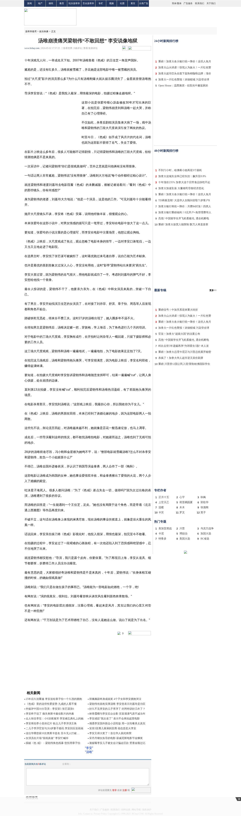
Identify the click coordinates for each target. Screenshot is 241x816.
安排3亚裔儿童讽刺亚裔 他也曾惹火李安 (112, 728)
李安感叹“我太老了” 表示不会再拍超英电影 (114, 718)
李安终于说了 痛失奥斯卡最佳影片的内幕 (50, 713)
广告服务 (188, 3)
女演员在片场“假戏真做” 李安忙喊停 (47, 738)
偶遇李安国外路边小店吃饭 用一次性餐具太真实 (117, 723)
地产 (40, 3)
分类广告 (143, 3)
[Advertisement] (185, 50)
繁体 (179, 3)
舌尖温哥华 (88, 3)
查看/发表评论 (90, 48)
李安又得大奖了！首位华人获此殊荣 (110, 733)
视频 (111, 3)
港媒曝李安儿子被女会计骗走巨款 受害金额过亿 (117, 743)
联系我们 (199, 3)
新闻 (29, 3)
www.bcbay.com (31, 48)
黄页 (133, 3)
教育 (61, 3)
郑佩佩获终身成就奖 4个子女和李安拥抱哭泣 (115, 699)
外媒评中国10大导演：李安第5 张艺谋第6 (50, 708)
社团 (122, 3)
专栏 (100, 3)
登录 (114, 790)
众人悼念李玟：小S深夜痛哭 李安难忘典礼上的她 (54, 718)
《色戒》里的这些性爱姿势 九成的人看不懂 (51, 703)
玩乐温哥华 (74, 3)
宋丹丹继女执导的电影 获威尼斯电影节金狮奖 (116, 738)
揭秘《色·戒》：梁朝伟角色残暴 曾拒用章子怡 (53, 743)
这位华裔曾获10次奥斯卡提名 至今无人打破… (52, 733)
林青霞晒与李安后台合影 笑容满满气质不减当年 (117, 713)
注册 (124, 790)
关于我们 (211, 3)
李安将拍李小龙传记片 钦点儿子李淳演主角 (51, 723)
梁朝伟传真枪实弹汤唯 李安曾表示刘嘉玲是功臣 (117, 703)
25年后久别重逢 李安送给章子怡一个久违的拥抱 (54, 699)
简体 (174, 3)
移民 (51, 3)
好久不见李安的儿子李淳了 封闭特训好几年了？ (117, 708)
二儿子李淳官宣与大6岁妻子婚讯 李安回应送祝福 (54, 728)
